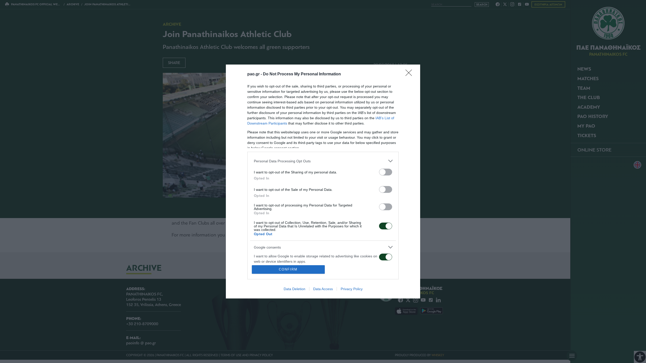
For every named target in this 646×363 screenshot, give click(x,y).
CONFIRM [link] (288, 269)
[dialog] (323, 181)
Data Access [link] (323, 289)
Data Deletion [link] (294, 289)
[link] (410, 74)
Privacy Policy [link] (352, 289)
